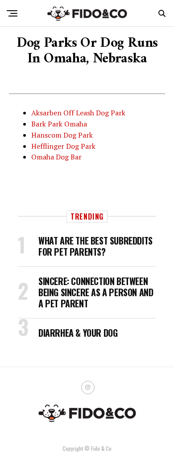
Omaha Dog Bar (56, 157)
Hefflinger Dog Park (63, 146)
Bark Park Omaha (59, 124)
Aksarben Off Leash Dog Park (78, 113)
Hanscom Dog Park (62, 135)
